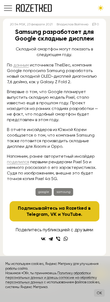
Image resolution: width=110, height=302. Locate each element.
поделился (18, 161)
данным (21, 64)
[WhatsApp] (65, 239)
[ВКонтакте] (43, 239)
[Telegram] (51, 239)
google (43, 192)
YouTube (71, 214)
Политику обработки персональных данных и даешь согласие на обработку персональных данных (51, 277)
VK (53, 214)
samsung (63, 192)
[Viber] (58, 239)
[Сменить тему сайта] (100, 8)
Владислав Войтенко (72, 24)
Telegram (37, 214)
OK (99, 293)
